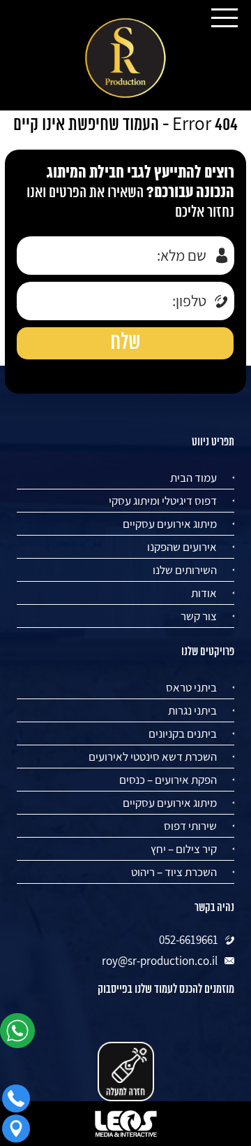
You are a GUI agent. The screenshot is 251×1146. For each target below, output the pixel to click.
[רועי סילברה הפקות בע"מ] (126, 58)
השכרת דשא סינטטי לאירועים (153, 756)
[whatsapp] (21, 1035)
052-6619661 (188, 939)
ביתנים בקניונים (183, 733)
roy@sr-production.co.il (160, 960)
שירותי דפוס (190, 825)
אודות (204, 593)
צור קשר (199, 616)
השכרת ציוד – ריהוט (174, 872)
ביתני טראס (191, 687)
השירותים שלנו (185, 570)
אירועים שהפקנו (182, 546)
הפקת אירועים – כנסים (168, 779)
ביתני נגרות (192, 710)
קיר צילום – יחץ (184, 849)
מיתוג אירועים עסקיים (170, 523)
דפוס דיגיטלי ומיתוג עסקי (163, 500)
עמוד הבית (193, 477)
